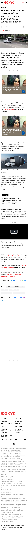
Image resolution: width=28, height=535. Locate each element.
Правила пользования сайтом (6, 431)
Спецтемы (18, 421)
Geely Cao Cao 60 (13, 256)
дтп (9, 286)
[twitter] (7, 439)
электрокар (14, 289)
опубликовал (9, 109)
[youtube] (16, 439)
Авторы (17, 424)
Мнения (18, 418)
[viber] (20, 439)
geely (4, 289)
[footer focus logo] (8, 413)
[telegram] (11, 439)
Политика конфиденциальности (11, 527)
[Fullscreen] (25, 155)
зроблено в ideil (6, 532)
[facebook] (2, 439)
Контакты (4, 529)
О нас (3, 426)
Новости (4, 418)
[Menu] (2, 2)
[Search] (25, 2)
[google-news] (25, 439)
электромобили (19, 286)
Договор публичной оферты (19, 431)
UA (22, 2)
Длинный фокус (7, 424)
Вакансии (18, 426)
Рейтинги (4, 421)
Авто (3, 7)
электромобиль (19, 293)
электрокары (6, 293)
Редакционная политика (6, 436)
